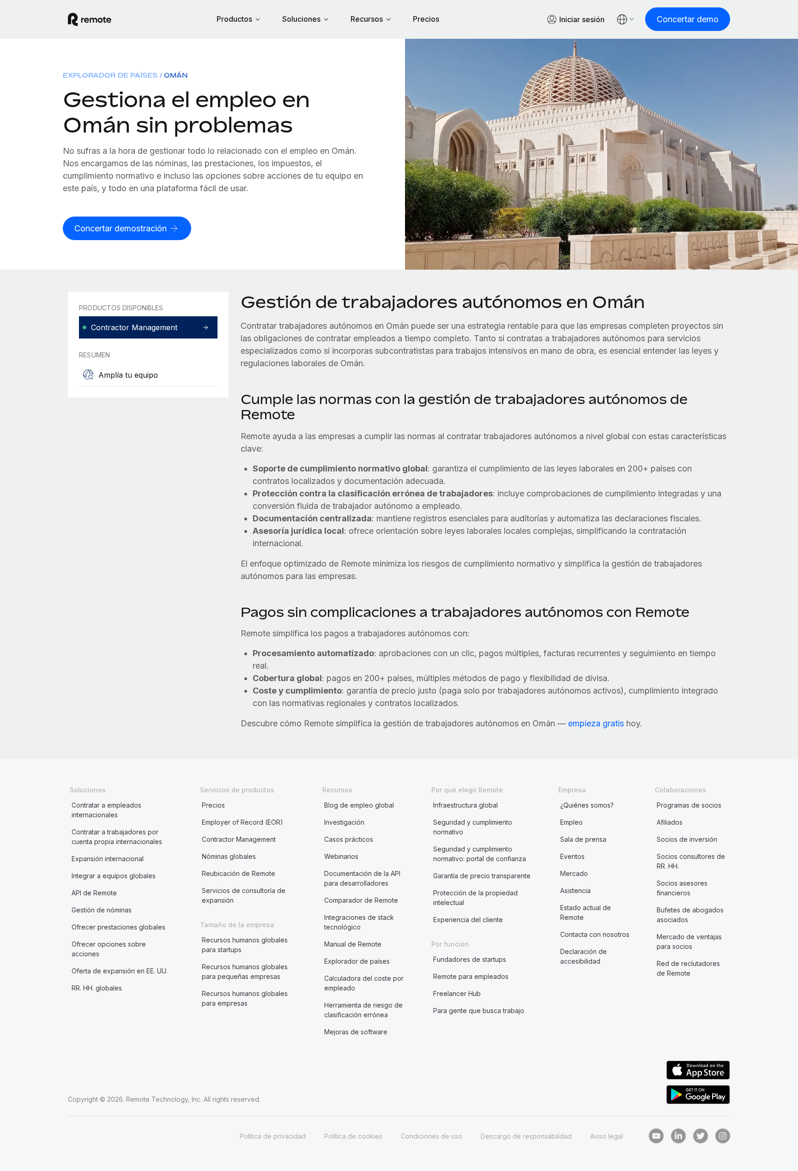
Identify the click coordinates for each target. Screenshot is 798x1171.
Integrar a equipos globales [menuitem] (114, 876)
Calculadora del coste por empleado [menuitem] (364, 983)
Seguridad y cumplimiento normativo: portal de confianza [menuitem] (479, 854)
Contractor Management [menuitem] (239, 839)
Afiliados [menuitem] (670, 822)
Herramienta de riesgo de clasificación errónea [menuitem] (363, 1010)
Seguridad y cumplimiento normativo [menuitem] (472, 827)
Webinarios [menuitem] (341, 856)
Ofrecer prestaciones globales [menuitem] (118, 927)
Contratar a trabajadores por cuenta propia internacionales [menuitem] (117, 836)
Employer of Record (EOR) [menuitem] (242, 822)
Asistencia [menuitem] (575, 890)
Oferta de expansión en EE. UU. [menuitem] (120, 971)
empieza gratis (596, 723)
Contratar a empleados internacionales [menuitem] (106, 810)
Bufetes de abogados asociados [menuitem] (690, 915)
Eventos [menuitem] (572, 856)
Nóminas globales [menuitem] (229, 856)
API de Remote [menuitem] (94, 893)
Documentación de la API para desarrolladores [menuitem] (362, 878)
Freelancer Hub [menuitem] (457, 993)
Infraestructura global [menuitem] (465, 805)
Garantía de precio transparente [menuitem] (482, 876)
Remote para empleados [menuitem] (470, 976)
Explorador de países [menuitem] (110, 75)
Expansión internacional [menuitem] (108, 859)
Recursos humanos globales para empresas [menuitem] (245, 998)
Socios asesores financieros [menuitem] (682, 888)
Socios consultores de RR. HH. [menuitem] (691, 861)
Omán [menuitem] (175, 75)
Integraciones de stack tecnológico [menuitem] (359, 922)
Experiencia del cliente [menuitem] (468, 920)
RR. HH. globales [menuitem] (97, 988)
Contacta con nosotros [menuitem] (594, 934)
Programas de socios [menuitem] (689, 805)
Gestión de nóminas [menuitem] (102, 910)
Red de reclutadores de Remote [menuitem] (688, 968)
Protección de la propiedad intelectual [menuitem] (475, 897)
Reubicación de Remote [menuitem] (238, 873)
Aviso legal (606, 1136)
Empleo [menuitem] (571, 822)
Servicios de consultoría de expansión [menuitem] (243, 895)
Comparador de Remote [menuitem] (361, 900)
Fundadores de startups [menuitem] (469, 959)
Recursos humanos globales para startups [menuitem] (245, 945)
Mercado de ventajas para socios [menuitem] (689, 941)
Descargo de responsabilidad (526, 1136)
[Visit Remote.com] (89, 19)
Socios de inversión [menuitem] (687, 839)
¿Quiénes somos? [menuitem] (587, 805)
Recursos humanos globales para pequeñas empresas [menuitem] (245, 971)
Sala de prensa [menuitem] (583, 839)
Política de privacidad (273, 1136)
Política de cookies (353, 1136)
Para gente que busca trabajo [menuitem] (478, 1010)
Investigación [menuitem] (344, 822)
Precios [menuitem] (213, 805)
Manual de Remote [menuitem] (352, 944)
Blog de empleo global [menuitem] (359, 805)
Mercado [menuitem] (574, 873)
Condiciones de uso (431, 1136)
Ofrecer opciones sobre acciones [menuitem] (109, 949)
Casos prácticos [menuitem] (348, 839)
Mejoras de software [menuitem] (355, 1032)
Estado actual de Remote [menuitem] (585, 912)
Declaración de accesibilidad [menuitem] (583, 956)
